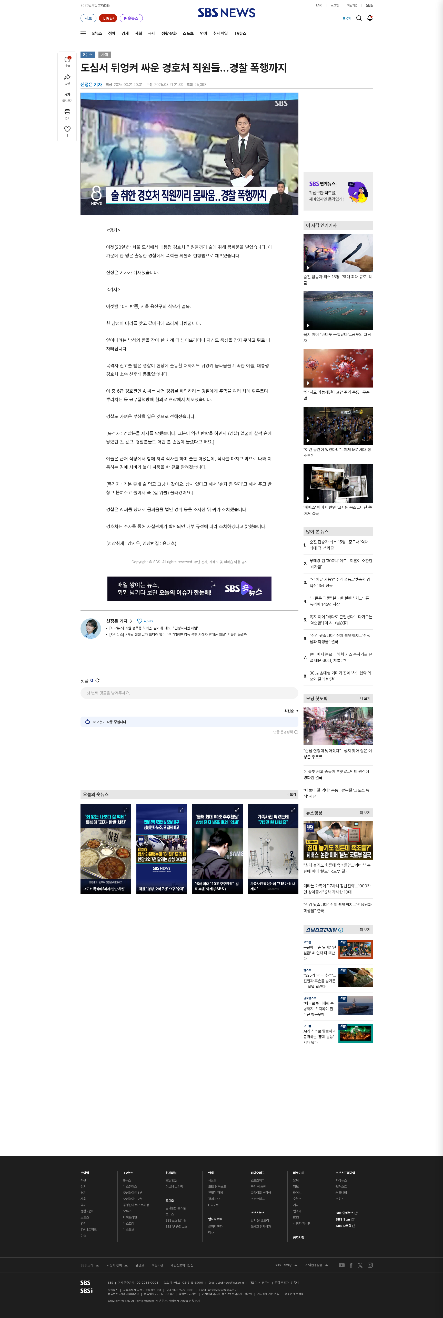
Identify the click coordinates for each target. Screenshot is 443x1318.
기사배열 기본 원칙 (268, 1294)
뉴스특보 (128, 1230)
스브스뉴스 (258, 1211)
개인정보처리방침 (182, 1265)
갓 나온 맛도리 (260, 1220)
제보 (296, 1186)
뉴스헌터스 (130, 1186)
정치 (111, 33)
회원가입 (352, 5)
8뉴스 (97, 33)
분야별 (84, 1171)
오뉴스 (127, 1211)
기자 (296, 1205)
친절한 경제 (215, 1193)
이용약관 (157, 1265)
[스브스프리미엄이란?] (342, 929)
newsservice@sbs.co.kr (222, 1290)
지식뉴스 (341, 1180)
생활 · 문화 (87, 1211)
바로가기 (298, 1171)
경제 (125, 33)
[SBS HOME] (369, 5)
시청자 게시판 (301, 1223)
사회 (138, 33)
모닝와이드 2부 (133, 1199)
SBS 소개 (89, 1266)
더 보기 (289, 793)
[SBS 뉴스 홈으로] (226, 13)
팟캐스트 (341, 1186)
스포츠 (188, 33)
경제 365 (214, 1199)
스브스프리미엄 (345, 1171)
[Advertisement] (189, 762)
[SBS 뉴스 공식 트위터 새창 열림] (360, 1265)
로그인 (335, 5)
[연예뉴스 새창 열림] (338, 191)
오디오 (170, 1199)
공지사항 (298, 1238)
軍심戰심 (172, 1180)
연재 (211, 1171)
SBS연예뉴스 (345, 1212)
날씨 (296, 1180)
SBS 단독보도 (217, 1186)
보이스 (170, 1214)
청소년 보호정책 (294, 1294)
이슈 (83, 1236)
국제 (151, 33)
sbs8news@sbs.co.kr (231, 1282)
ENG (319, 5)
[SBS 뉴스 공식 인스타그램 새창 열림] (370, 1265)
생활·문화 (169, 33)
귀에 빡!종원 (258, 1186)
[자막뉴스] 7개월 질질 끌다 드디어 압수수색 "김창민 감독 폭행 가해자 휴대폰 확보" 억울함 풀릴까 (178, 634)
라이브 (297, 1193)
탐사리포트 (215, 1218)
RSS (296, 1217)
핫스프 (307, 970)
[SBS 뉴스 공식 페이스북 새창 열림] (351, 1265)
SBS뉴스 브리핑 (176, 1220)
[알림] (370, 18)
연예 (203, 33)
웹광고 (140, 1265)
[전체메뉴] (83, 33)
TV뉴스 (240, 33)
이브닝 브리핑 (174, 1186)
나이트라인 (130, 1217)
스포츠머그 (258, 1180)
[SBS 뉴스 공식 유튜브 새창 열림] (341, 1265)
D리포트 (213, 1205)
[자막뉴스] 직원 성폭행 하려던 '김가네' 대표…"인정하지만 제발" (153, 628)
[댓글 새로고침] (97, 680)
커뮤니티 (341, 1193)
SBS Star (343, 1219)
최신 (83, 1180)
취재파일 (220, 33)
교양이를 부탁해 (261, 1193)
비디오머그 (258, 1171)
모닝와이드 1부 (132, 1193)
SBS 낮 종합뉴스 (176, 1226)
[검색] (359, 18)
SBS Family (286, 1265)
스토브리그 (258, 1199)
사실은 (212, 1180)
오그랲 (307, 942)
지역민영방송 (316, 1265)
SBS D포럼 (343, 1225)
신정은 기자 (117, 621)
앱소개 (297, 1211)
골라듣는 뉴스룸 (176, 1208)
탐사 (211, 1233)
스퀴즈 (340, 1199)
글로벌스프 (310, 998)
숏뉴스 (297, 1199)
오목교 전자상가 (261, 1226)
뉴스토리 (128, 1223)
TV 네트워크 (88, 1230)
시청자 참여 (117, 1266)
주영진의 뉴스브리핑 (136, 1205)
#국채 (347, 18)
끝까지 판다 (215, 1226)
